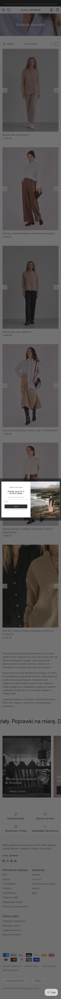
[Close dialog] (58, 483)
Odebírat (16, 506)
